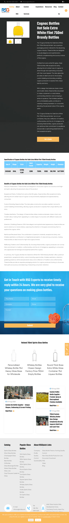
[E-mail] (67, 345)
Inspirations (39, 6)
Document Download (49, 458)
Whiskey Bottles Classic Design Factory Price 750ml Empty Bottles (34, 369)
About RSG (18, 10)
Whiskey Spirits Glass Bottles (26, 486)
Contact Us (60, 10)
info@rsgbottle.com (27, 2)
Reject (31, 520)
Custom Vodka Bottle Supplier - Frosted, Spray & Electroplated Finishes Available (56, 397)
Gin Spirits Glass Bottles (25, 496)
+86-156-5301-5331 (11, 2)
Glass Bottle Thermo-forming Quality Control (53, 452)
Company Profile (37, 452)
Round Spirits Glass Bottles (25, 471)
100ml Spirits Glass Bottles (25, 460)
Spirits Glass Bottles (10, 450)
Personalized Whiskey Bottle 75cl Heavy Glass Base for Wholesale (14, 369)
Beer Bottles (8, 461)
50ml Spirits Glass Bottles (25, 455)
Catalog (11, 6)
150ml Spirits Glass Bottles (25, 466)
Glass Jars (7, 471)
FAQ (43, 461)
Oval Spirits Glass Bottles (25, 476)
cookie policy (47, 517)
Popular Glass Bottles (25, 446)
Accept (38, 520)
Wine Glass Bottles (10, 453)
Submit (30, 325)
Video (44, 463)
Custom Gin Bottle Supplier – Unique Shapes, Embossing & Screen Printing (18, 406)
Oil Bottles (7, 463)
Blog (55, 6)
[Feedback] (67, 353)
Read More (8, 411)
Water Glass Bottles (10, 468)
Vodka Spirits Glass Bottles (25, 491)
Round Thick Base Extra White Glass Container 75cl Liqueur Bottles (55, 369)
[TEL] (67, 349)
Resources (48, 6)
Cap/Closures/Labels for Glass (11, 475)
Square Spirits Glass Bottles (26, 481)
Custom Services (26, 10)
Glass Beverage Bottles (11, 466)
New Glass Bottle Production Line (52, 455)
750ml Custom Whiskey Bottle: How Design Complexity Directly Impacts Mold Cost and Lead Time (56, 420)
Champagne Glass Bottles (10, 457)
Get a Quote (48, 139)
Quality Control (36, 457)
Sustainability (38, 461)
